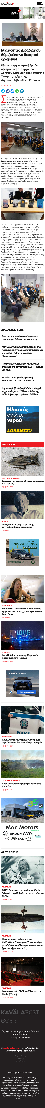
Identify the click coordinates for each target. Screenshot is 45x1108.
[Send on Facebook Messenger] (12, 91)
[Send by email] (22, 91)
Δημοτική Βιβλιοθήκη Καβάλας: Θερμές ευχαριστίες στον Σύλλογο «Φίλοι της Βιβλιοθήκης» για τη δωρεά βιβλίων (22, 391)
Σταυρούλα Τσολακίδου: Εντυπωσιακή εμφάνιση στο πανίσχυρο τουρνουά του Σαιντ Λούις (22, 611)
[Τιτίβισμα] (3, 91)
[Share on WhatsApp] (17, 91)
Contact (20, 1059)
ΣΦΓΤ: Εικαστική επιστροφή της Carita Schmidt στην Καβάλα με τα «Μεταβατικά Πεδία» (23, 893)
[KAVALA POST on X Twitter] (7, 1021)
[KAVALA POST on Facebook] (3, 1021)
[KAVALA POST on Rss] (15, 1021)
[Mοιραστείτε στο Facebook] (8, 91)
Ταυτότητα (20, 1061)
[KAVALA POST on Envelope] (11, 1021)
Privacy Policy (20, 1056)
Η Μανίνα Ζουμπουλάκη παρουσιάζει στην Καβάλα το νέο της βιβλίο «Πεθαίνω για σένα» (22, 367)
